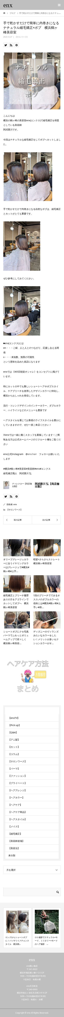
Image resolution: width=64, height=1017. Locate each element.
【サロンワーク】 (21, 37)
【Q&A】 (13, 732)
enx (8, 5)
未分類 (11, 855)
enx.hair (32, 454)
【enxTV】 (14, 717)
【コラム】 (14, 754)
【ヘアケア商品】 (17, 812)
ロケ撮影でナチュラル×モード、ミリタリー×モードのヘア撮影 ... (46, 940)
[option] (17, 928)
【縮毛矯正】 (15, 833)
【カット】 (14, 746)
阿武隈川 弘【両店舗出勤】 (47, 485)
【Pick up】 (14, 725)
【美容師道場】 (16, 840)
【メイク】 (14, 826)
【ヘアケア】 (15, 804)
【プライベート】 (17, 783)
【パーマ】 (14, 768)
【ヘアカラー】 (16, 797)
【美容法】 (14, 848)
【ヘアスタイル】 (17, 819)
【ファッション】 (17, 775)
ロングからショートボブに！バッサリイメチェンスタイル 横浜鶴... (17, 940)
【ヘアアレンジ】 (17, 790)
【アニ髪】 (14, 739)
